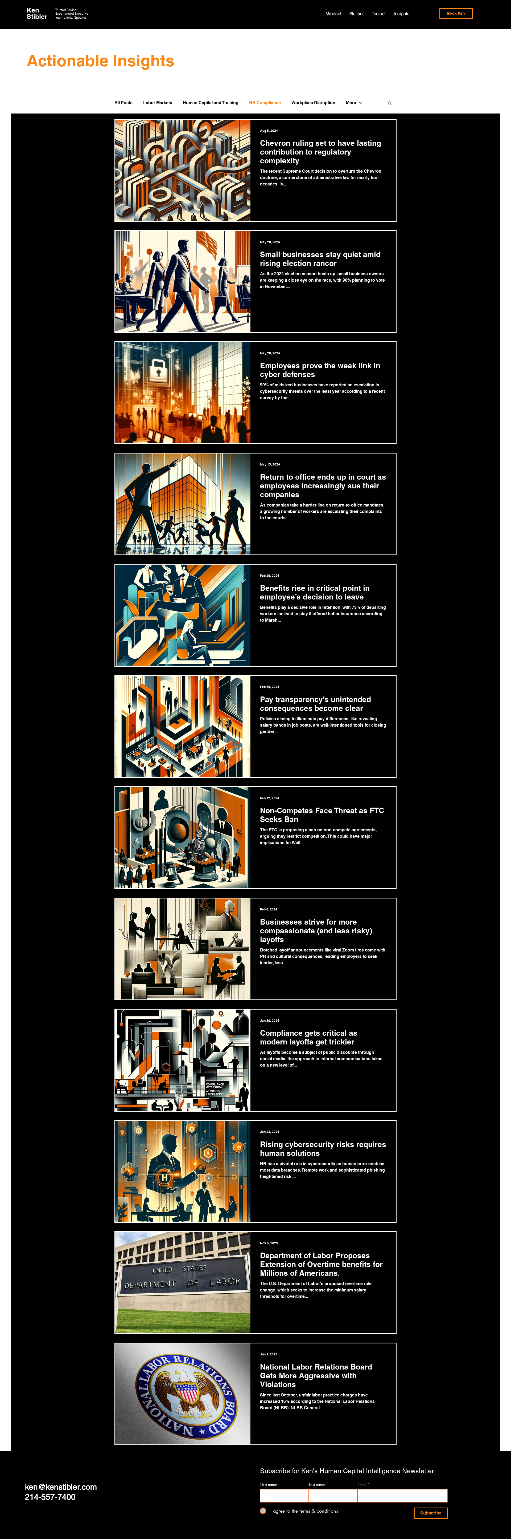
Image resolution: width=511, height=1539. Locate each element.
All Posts (123, 102)
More (351, 102)
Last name (317, 1485)
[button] (389, 103)
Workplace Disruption (313, 102)
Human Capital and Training (210, 102)
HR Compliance (265, 102)
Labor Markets (157, 102)
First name (268, 1485)
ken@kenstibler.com (61, 1487)
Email (362, 1485)
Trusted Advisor (66, 10)
